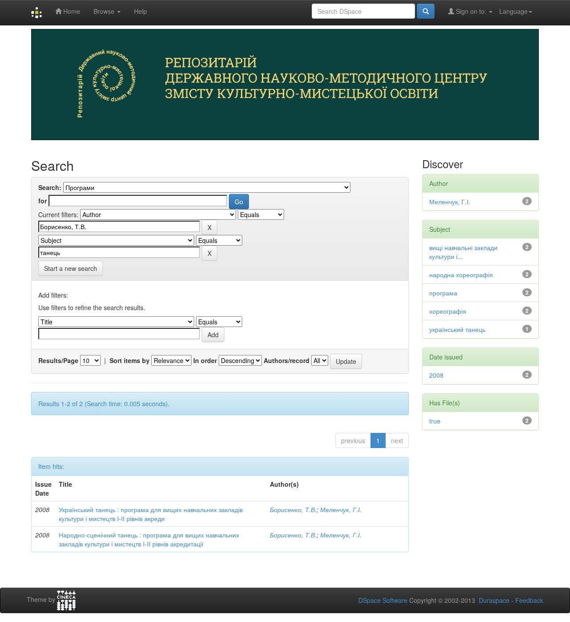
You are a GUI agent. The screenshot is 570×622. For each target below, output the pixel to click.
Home (70, 11)
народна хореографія (461, 274)
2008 (436, 375)
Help (140, 11)
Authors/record (286, 360)
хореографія (447, 311)
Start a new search (70, 268)
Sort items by (130, 360)
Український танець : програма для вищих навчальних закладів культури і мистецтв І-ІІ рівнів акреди (151, 514)
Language (513, 11)
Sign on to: (471, 11)
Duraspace (494, 600)
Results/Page (58, 360)
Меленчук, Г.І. (341, 509)
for (42, 200)
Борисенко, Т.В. (293, 509)
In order (205, 360)
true (434, 420)
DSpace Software (382, 600)
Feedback (529, 600)
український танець (457, 329)
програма (443, 292)
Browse (105, 11)
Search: (49, 187)
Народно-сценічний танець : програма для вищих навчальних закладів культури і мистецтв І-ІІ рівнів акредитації (149, 539)
